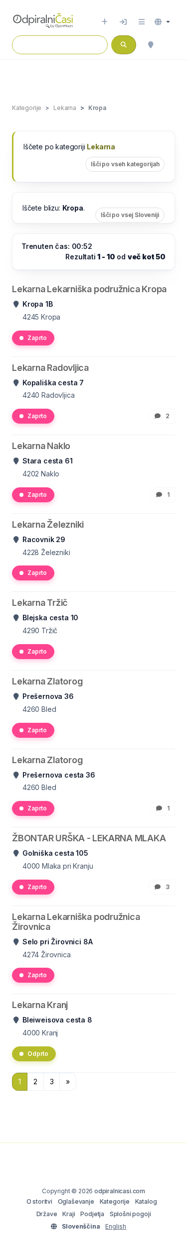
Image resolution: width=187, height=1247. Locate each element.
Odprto (37, 1053)
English (115, 1226)
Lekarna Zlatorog (47, 681)
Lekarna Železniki (48, 524)
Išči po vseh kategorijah (125, 164)
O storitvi (39, 1201)
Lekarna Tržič (40, 602)
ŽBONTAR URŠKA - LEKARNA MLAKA (89, 838)
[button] (162, 21)
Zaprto (37, 337)
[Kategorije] (142, 21)
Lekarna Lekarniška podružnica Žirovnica (76, 921)
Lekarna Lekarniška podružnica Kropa (89, 289)
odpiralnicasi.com (119, 1191)
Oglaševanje (76, 1201)
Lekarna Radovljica (50, 367)
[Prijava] (123, 21)
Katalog (146, 1201)
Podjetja (92, 1214)
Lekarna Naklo (41, 446)
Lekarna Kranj (40, 1005)
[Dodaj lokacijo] (104, 21)
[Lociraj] (150, 44)
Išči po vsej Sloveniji (130, 215)
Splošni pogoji (130, 1214)
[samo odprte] (170, 44)
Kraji (68, 1214)
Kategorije (115, 1201)
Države (46, 1214)
